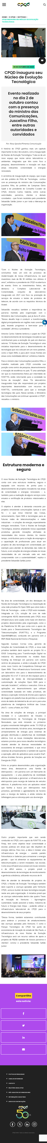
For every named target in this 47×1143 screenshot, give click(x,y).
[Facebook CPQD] (12, 1124)
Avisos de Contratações (17, 1101)
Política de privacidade (16, 1074)
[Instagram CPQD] (34, 1124)
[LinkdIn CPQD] (27, 1124)
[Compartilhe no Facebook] (23, 1013)
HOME (4, 17)
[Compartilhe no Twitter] (23, 1025)
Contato (12, 1083)
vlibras (44, 322)
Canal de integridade (16, 1079)
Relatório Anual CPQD (16, 1088)
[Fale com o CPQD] (42, 60)
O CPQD (12, 17)
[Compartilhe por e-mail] (23, 1049)
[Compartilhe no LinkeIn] (23, 1037)
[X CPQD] (19, 1124)
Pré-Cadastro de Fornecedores (19, 1092)
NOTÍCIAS (22, 17)
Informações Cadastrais (17, 1097)
